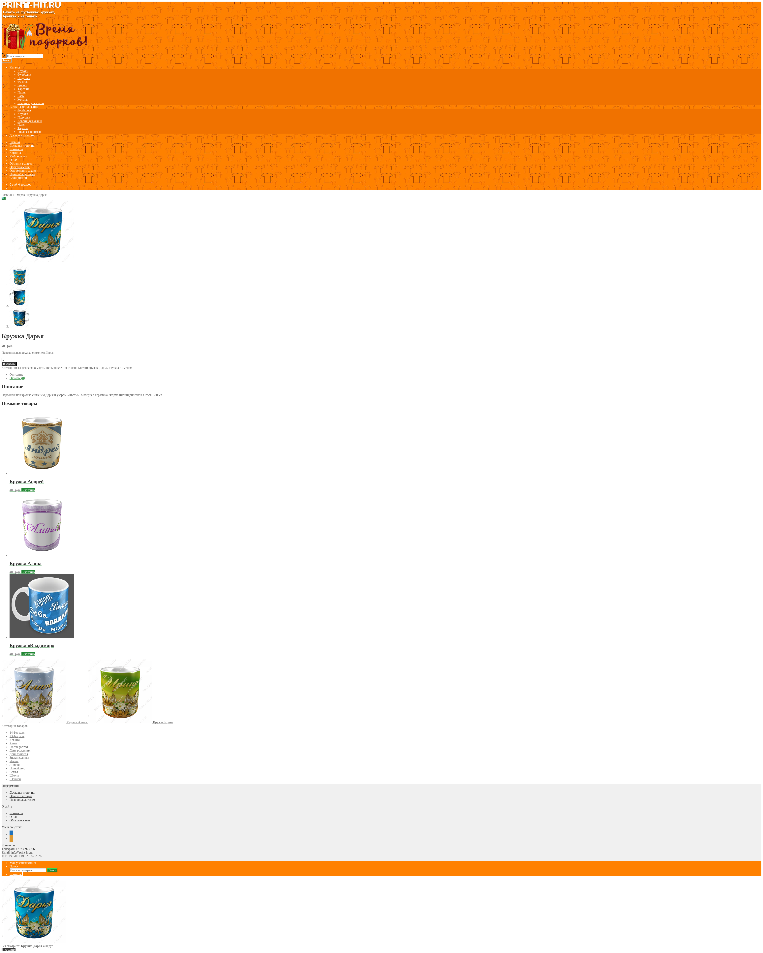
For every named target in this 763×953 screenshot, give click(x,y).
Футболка (24, 110)
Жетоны (22, 99)
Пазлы (21, 92)
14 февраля (25, 367)
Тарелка (22, 128)
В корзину (9, 363)
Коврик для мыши (29, 121)
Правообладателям (22, 174)
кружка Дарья (98, 367)
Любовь (15, 764)
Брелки (22, 85)
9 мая (13, 743)
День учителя (19, 754)
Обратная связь (20, 167)
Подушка (23, 117)
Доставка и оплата (22, 135)
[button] (4, 198)
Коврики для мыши (30, 103)
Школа (14, 775)
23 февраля (17, 736)
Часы (20, 96)
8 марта (20, 195)
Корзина (15, 152)
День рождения (56, 367)
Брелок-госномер (29, 131)
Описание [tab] (16, 374)
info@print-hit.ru (22, 852)
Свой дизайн (18, 177)
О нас (13, 160)
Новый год (17, 768)
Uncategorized (19, 747)
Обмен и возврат (21, 163)
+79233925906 (25, 849)
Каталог (15, 67)
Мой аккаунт (18, 156)
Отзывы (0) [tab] (17, 378)
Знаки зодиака (19, 757)
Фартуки (23, 81)
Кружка (22, 114)
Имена (72, 367)
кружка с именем (120, 367)
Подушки (23, 78)
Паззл (21, 124)
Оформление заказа (23, 170)
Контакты (16, 149)
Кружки (22, 71)
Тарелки (23, 89)
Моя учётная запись (23, 862)
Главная (15, 142)
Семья (14, 772)
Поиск (14, 866)
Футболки (24, 74)
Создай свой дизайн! (24, 106)
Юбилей (15, 779)
